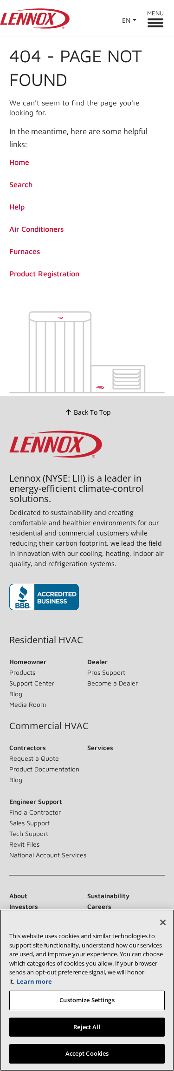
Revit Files (24, 844)
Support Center (31, 683)
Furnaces (24, 251)
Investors (23, 906)
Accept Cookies (87, 1053)
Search (20, 184)
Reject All (86, 1027)
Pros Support (106, 672)
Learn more (34, 981)
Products (22, 672)
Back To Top (92, 412)
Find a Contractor (35, 812)
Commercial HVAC (49, 726)
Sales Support (29, 823)
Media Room (27, 704)
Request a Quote (34, 758)
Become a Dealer (112, 683)
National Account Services (47, 855)
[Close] (163, 922)
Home (19, 162)
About (18, 896)
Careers (99, 906)
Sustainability (108, 896)
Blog (15, 694)
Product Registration (44, 273)
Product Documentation (44, 769)
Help (17, 206)
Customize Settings (86, 1000)
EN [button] (126, 20)
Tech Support (28, 833)
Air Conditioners (36, 229)
